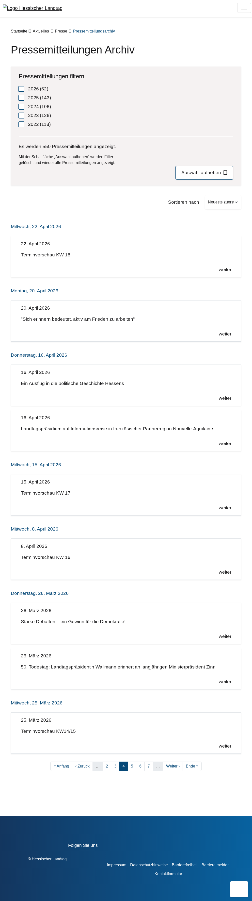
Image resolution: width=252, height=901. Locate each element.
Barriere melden (216, 865)
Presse (61, 31)
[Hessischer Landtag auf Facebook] (110, 844)
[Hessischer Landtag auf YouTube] (124, 844)
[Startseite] (33, 8)
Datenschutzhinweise (149, 865)
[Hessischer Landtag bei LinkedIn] (180, 844)
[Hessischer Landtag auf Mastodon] (166, 844)
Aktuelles (41, 31)
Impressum (116, 865)
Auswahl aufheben (201, 172)
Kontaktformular (168, 874)
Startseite (19, 31)
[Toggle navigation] (244, 8)
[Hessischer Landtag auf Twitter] (138, 844)
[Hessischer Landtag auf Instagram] (152, 844)
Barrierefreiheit (185, 865)
